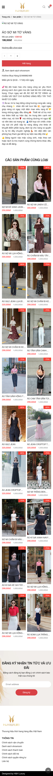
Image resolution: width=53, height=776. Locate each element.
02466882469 (25, 75)
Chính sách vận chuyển (13, 742)
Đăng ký (26, 692)
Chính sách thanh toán (12, 750)
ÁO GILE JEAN (8, 444)
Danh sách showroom (12, 746)
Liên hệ (5, 761)
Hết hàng (26, 63)
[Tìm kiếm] (44, 7)
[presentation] (4, 25)
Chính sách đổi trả (10, 754)
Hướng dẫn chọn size (12, 48)
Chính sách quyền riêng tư (14, 757)
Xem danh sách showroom (17, 70)
